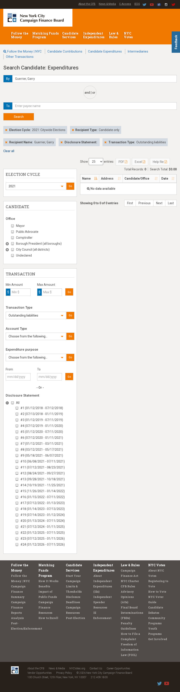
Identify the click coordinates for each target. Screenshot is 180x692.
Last (171, 203)
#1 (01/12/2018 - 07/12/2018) (41, 408)
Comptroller (24, 237)
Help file (158, 162)
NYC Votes (128, 35)
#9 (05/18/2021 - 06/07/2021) (41, 455)
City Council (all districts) (33, 249)
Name (86, 178)
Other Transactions (20, 57)
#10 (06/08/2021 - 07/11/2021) (42, 461)
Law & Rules (114, 35)
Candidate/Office (136, 178)
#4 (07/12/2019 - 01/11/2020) (41, 426)
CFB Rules (128, 586)
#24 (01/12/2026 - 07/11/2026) (42, 544)
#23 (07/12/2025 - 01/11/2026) (42, 538)
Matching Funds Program (45, 35)
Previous (145, 203)
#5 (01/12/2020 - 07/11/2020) (41, 431)
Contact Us (96, 668)
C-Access (125, 3)
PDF (122, 162)
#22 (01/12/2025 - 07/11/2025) (42, 532)
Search (19, 116)
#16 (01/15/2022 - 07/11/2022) (42, 497)
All (18, 402)
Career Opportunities (118, 668)
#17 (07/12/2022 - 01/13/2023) (42, 503)
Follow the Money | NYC (24, 51)
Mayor (20, 226)
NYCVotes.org (77, 668)
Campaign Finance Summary (18, 592)
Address (107, 178)
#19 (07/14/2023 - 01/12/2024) (42, 515)
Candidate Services (70, 35)
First (130, 203)
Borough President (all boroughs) (39, 243)
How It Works (48, 581)
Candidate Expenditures (105, 51)
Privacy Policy (64, 672)
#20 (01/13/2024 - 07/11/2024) (42, 521)
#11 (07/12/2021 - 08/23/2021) (42, 467)
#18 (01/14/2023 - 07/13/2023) (42, 509)
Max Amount (46, 284)
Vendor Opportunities (39, 672)
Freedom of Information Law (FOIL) (130, 650)
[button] (36, 186)
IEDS (137, 3)
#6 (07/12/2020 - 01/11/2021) (41, 437)
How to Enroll (48, 618)
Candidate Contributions (64, 51)
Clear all (8, 151)
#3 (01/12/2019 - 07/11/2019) (41, 420)
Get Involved (157, 639)
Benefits (44, 586)
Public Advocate (27, 231)
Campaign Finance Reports (18, 607)
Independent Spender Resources (102, 602)
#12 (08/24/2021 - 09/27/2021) (42, 473)
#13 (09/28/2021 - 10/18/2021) (42, 479)
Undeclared (24, 255)
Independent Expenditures (94, 35)
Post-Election (75, 618)
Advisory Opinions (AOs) (127, 597)
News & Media (107, 3)
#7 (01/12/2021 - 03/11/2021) (41, 443)
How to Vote (157, 591)
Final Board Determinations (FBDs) (132, 613)
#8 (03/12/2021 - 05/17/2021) (41, 449)
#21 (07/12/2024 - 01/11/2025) (42, 526)
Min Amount (14, 284)
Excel (139, 162)
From (9, 369)
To (39, 369)
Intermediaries (138, 51)
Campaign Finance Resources (45, 607)
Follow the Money (19, 35)
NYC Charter (130, 581)
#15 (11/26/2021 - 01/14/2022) (42, 491)
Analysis (17, 618)
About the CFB (86, 3)
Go (70, 186)
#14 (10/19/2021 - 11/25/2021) (42, 485)
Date (164, 178)
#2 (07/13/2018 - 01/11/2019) (41, 414)
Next (159, 203)
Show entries (96, 161)
